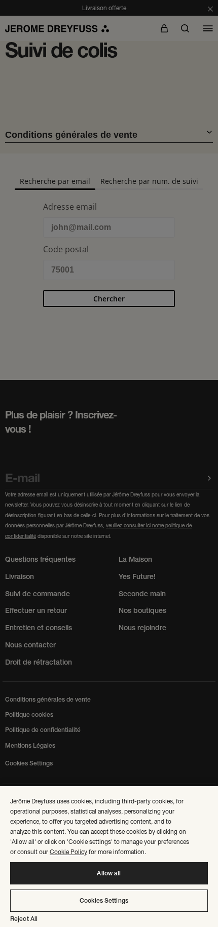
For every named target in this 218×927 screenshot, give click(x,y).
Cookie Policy (68, 852)
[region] (109, 856)
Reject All (24, 918)
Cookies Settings (104, 900)
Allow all (109, 873)
